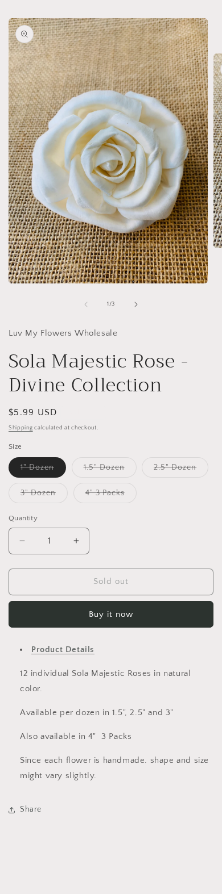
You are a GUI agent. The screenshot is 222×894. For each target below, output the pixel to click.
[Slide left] (85, 304)
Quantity (23, 518)
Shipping (21, 428)
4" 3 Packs (111, 495)
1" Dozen (43, 470)
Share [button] (31, 809)
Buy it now (111, 614)
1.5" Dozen (110, 470)
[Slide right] (136, 304)
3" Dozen (44, 495)
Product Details (62, 649)
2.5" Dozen (181, 470)
